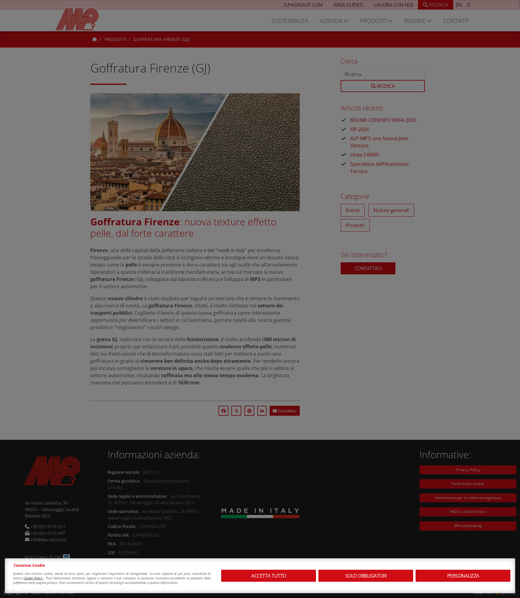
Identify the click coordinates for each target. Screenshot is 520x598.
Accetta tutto (268, 575)
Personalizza (463, 575)
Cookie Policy (33, 578)
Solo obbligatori (366, 575)
